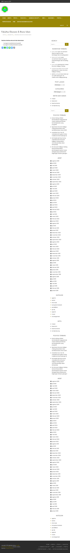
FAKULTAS (23, 18)
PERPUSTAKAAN (6, 21)
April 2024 (54, 205)
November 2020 (56, 235)
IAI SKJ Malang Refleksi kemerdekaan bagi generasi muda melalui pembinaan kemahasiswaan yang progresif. (59, 121)
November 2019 (56, 256)
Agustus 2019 (55, 260)
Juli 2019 (54, 263)
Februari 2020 (55, 249)
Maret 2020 (55, 246)
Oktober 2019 (55, 258)
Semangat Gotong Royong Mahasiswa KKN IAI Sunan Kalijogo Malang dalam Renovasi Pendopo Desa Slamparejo (59, 141)
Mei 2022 (54, 214)
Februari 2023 (55, 209)
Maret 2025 (55, 193)
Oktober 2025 (55, 179)
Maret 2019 (55, 265)
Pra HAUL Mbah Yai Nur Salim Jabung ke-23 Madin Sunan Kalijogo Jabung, (60, 75)
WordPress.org (56, 105)
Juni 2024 (54, 202)
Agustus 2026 (55, 161)
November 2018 (56, 272)
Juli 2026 (54, 163)
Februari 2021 (55, 228)
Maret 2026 (55, 170)
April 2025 (54, 191)
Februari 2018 (55, 288)
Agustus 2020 (55, 242)
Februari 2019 (55, 267)
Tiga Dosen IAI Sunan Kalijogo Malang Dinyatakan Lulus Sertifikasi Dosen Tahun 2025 (59, 128)
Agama (54, 298)
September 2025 (56, 182)
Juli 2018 (54, 279)
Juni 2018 (54, 281)
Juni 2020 (54, 244)
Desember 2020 (56, 232)
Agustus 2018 (55, 276)
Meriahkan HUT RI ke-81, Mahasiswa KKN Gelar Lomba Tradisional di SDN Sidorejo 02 (59, 134)
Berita (53, 300)
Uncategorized (56, 316)
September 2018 (56, 274)
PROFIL (15, 18)
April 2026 (54, 168)
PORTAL (59, 18)
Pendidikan (55, 307)
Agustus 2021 (55, 223)
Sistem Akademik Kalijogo (25, 21)
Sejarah (54, 312)
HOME (4, 18)
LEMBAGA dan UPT (34, 18)
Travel (53, 314)
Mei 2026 (54, 165)
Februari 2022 (55, 219)
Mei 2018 (54, 283)
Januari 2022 (55, 221)
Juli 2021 (54, 225)
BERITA (9, 18)
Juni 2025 (54, 186)
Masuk (53, 98)
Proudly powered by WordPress (10, 546)
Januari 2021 (55, 230)
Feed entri (54, 101)
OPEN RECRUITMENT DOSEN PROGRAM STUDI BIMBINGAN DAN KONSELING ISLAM (60, 53)
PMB (14, 21)
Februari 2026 (55, 172)
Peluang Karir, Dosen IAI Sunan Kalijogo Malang (60, 65)
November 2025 (56, 177)
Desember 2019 (56, 253)
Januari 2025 (55, 198)
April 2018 (54, 286)
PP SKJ (53, 309)
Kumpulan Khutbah (57, 305)
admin (53, 74)
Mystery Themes (10, 548)
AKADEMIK (51, 18)
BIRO (43, 18)
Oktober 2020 (55, 237)
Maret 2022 (55, 216)
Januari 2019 (55, 269)
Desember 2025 (56, 175)
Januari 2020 (55, 251)
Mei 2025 (54, 188)
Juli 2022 (54, 212)
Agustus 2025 (55, 184)
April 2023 (54, 207)
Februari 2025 (55, 195)
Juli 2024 (54, 200)
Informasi (54, 302)
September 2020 (56, 239)
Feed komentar (56, 103)
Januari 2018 (55, 290)
